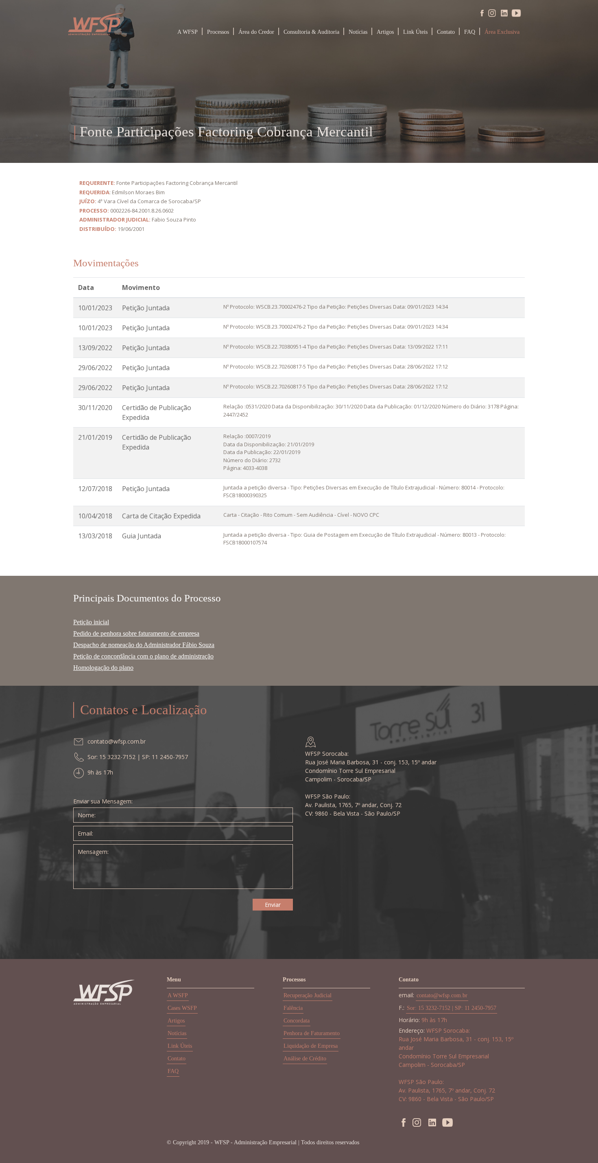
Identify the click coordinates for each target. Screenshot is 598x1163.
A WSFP (178, 995)
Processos (218, 32)
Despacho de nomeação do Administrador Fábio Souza (143, 644)
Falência (293, 1008)
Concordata (297, 1021)
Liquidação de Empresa (311, 1046)
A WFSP (187, 32)
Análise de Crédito (305, 1058)
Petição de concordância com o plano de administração (143, 656)
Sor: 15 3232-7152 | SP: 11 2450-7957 (451, 1008)
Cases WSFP (182, 1008)
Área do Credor (256, 32)
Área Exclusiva (502, 32)
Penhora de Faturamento (312, 1033)
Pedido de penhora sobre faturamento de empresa (136, 633)
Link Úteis (415, 32)
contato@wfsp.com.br (442, 995)
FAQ (469, 32)
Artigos (385, 32)
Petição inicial (91, 622)
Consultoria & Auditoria (311, 32)
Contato (446, 32)
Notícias (358, 32)
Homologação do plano (103, 667)
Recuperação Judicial (308, 995)
